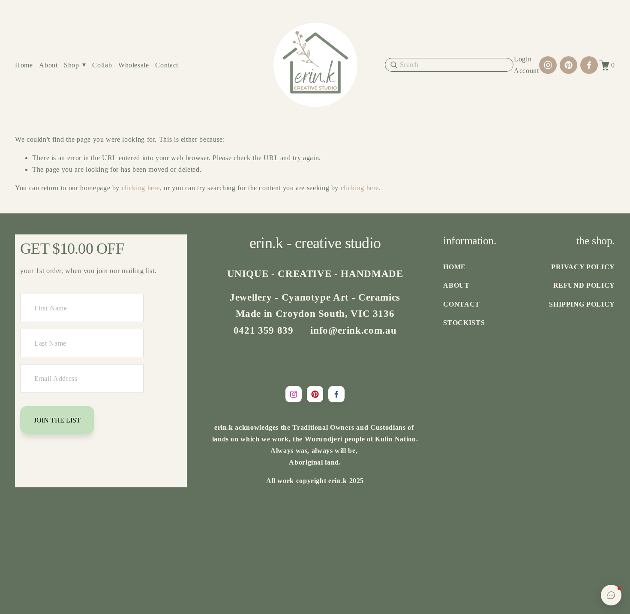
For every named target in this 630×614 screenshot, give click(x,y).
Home (24, 65)
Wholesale (133, 65)
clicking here (141, 187)
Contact (166, 65)
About (48, 65)
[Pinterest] (568, 65)
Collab (102, 65)
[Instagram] (548, 65)
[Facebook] (589, 65)
